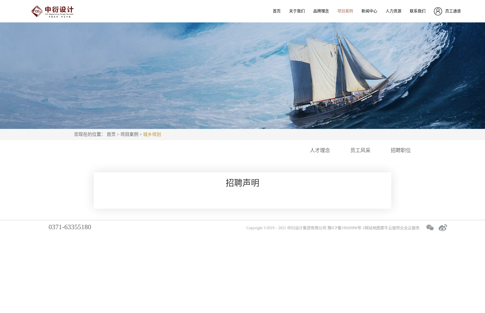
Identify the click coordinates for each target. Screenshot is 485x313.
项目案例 (129, 134)
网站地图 (372, 228)
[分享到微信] (430, 227)
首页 (277, 11)
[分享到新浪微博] (443, 227)
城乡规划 (152, 134)
